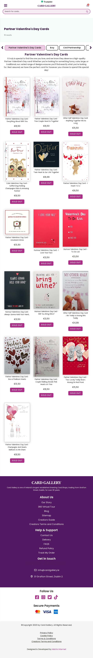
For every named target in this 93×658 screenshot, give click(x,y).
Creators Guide (46, 519)
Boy (52, 47)
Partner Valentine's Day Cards (25, 47)
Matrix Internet (59, 649)
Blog (46, 511)
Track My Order (46, 552)
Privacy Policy (46, 632)
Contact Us (46, 535)
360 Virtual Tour (46, 506)
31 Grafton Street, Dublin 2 (48, 576)
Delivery (46, 539)
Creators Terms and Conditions (46, 524)
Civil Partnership (72, 47)
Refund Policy (46, 548)
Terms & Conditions (46, 638)
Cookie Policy (46, 635)
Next (90, 46)
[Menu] (5, 6)
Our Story (46, 502)
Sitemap (46, 515)
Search (87, 11)
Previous (2, 46)
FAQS (46, 543)
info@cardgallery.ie (48, 570)
